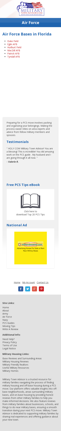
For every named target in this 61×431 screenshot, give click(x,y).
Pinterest (41, 288)
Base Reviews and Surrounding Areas (22, 358)
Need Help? (8, 339)
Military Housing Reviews (15, 361)
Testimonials (18, 142)
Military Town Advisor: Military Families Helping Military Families (30, 9)
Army (5, 313)
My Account (28, 282)
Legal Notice (9, 348)
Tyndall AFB (13, 56)
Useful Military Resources (15, 367)
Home (17, 282)
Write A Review (10, 329)
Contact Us (42, 282)
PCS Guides (8, 322)
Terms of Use (9, 345)
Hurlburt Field (14, 47)
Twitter (27, 288)
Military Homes (10, 370)
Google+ (34, 288)
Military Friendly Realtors (15, 364)
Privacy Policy (9, 342)
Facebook (20, 288)
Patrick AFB (13, 53)
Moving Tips (8, 326)
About (5, 310)
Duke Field (12, 41)
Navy (5, 319)
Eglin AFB (12, 44)
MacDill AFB (13, 50)
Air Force (7, 316)
